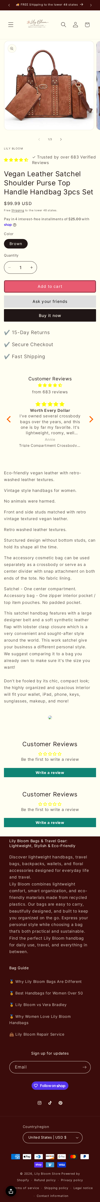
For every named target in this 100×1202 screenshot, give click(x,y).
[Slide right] (61, 139)
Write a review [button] (50, 772)
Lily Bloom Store (47, 1173)
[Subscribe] (84, 1067)
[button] (11, 25)
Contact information (52, 1196)
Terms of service (26, 1188)
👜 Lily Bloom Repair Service (36, 1034)
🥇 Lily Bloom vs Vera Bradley (38, 1004)
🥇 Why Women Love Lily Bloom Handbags (40, 1019)
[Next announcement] (91, 5)
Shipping (17, 210)
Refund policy (45, 1180)
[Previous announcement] (9, 5)
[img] (50, 385)
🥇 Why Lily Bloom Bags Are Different (45, 981)
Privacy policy (72, 1180)
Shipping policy (56, 1188)
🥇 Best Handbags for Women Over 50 (46, 993)
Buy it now (50, 315)
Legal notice (83, 1188)
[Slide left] (39, 139)
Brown (16, 243)
